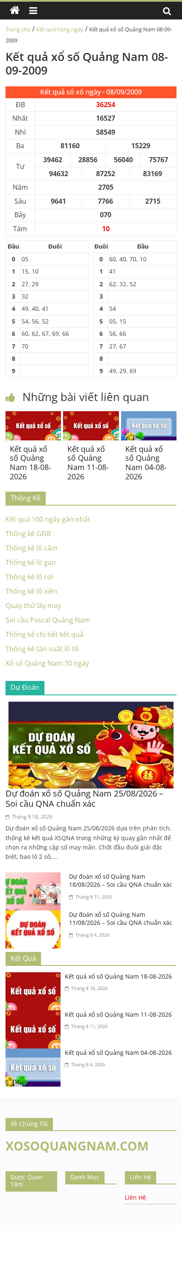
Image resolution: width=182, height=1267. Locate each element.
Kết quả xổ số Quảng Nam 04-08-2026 (146, 462)
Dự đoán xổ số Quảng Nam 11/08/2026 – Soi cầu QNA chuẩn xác (120, 918)
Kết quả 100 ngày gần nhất (48, 519)
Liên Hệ (135, 1197)
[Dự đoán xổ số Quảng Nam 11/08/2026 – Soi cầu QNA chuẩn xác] (35, 915)
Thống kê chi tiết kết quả (44, 634)
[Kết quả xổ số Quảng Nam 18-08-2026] (33, 416)
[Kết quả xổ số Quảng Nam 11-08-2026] (91, 416)
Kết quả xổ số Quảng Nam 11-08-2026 (88, 462)
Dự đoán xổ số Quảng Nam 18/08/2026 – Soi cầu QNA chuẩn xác (120, 880)
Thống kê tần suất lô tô (42, 648)
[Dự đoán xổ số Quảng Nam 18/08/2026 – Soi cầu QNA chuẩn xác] (35, 877)
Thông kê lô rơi (29, 576)
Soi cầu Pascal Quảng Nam (48, 620)
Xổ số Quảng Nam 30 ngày (47, 663)
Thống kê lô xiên (31, 591)
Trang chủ (18, 29)
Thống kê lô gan (31, 562)
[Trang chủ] (15, 10)
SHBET (9, 1230)
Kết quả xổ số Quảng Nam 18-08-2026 (30, 462)
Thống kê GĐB (28, 533)
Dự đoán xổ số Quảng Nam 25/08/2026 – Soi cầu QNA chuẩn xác (84, 798)
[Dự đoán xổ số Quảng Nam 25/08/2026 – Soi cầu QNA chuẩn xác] (91, 706)
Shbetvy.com (106, 1263)
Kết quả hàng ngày (59, 29)
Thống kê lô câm (32, 548)
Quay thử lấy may (33, 605)
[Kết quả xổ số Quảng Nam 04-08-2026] (148, 416)
